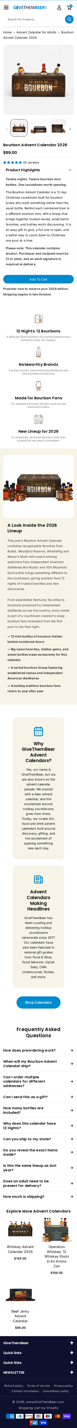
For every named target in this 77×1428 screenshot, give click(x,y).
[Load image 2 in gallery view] (38, 127)
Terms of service (38, 1385)
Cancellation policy (56, 1391)
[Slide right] (70, 129)
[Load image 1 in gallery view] (19, 127)
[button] (6, 7)
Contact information (25, 1391)
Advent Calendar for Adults (36, 32)
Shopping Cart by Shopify (39, 1408)
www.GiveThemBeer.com (45, 1402)
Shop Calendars (38, 1002)
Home (7, 32)
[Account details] (59, 7)
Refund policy (13, 1385)
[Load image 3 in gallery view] (57, 127)
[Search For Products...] (69, 19)
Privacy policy (63, 1385)
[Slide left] (6, 129)
